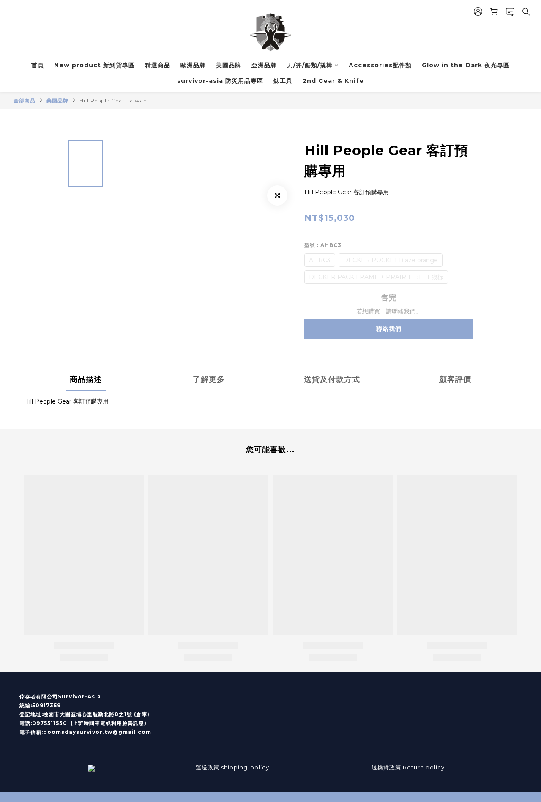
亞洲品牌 (264, 65)
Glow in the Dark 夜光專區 (466, 65)
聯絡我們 (389, 328)
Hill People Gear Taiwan (113, 100)
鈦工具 (282, 81)
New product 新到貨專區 (94, 65)
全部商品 (25, 100)
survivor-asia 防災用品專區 (220, 81)
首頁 (37, 65)
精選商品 (157, 65)
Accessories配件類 (380, 65)
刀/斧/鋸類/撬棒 (310, 65)
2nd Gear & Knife (333, 81)
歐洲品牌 (193, 65)
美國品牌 (228, 65)
